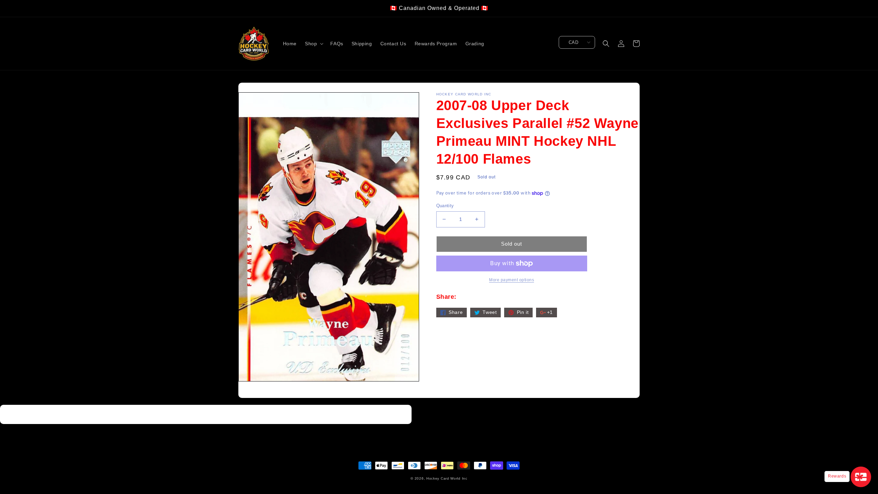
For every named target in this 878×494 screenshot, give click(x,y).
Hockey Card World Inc (446, 478)
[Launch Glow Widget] (861, 477)
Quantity (445, 205)
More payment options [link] (511, 280)
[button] (313, 43)
